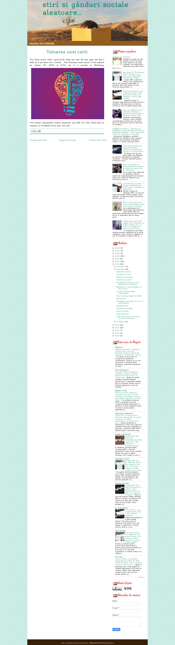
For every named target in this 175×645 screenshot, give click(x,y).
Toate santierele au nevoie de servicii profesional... (128, 317)
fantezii (111, 643)
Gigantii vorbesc (122, 311)
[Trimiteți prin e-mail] (32, 131)
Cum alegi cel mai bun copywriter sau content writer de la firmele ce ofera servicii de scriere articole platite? (133, 537)
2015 (117, 333)
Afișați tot (142, 577)
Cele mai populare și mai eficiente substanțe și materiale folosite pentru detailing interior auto (133, 112)
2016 (117, 330)
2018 (117, 325)
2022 (117, 256)
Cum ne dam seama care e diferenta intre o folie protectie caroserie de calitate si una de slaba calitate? (133, 94)
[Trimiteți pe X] (37, 131)
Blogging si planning (124, 277)
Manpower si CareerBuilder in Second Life (128, 288)
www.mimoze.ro (121, 370)
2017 (117, 328)
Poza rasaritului (122, 314)
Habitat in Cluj (121, 391)
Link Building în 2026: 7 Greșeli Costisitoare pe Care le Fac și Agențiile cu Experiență (133, 186)
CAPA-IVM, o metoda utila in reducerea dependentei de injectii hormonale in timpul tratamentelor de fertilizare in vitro (128, 419)
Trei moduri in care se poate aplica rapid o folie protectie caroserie (133, 512)
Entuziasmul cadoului (124, 308)
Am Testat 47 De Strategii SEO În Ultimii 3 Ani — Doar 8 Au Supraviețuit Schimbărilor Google (134, 75)
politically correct (122, 459)
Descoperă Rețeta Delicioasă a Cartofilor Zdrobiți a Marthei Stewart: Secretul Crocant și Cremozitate (127, 374)
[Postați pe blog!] (34, 131)
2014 (117, 336)
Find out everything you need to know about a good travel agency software (133, 204)
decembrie (121, 267)
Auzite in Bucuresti (123, 434)
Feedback (126, 57)
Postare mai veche (98, 140)
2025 (117, 251)
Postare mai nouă (38, 140)
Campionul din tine (123, 274)
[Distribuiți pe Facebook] (39, 131)
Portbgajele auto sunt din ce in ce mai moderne (129, 302)
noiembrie (121, 269)
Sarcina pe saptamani (124, 413)
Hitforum (118, 347)
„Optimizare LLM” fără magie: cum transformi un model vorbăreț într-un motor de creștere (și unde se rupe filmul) (133, 224)
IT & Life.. (119, 557)
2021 (117, 259)
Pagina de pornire (41, 43)
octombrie (121, 322)
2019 (117, 264)
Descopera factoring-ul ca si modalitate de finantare (127, 283)
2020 (117, 261)
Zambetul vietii (122, 306)
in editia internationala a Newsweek (125, 292)
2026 (117, 248)
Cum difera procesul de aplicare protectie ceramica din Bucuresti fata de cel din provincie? (133, 148)
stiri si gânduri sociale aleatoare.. (86, 8)
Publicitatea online (123, 272)
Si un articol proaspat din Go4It (129, 296)
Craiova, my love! (122, 483)
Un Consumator (121, 508)
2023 (117, 253)
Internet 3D (121, 299)
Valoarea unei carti (124, 280)
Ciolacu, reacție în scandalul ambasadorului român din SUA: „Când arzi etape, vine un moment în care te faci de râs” (128, 561)
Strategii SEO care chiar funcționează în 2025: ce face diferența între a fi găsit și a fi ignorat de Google (133, 490)
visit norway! (120, 531)
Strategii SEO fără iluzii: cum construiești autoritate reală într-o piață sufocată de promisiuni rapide (133, 441)
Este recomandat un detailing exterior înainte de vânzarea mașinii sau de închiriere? (133, 167)
